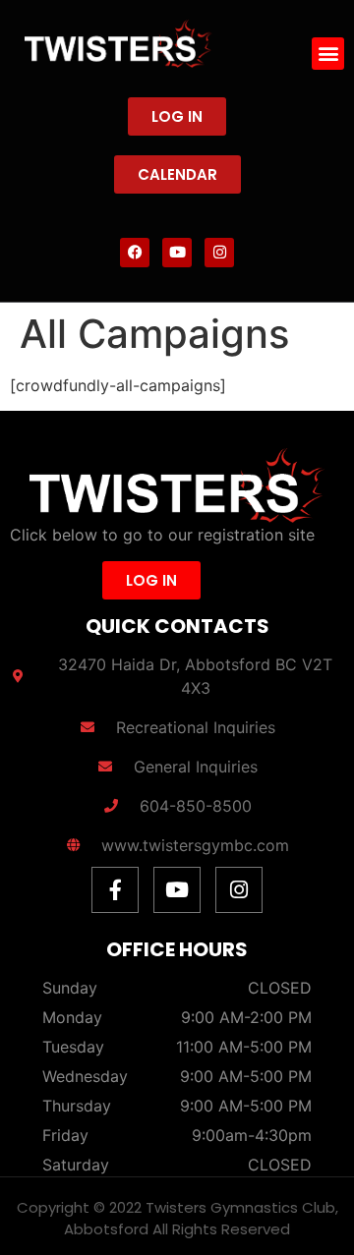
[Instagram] (219, 252)
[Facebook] (134, 252)
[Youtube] (177, 252)
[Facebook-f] (115, 890)
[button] (328, 53)
